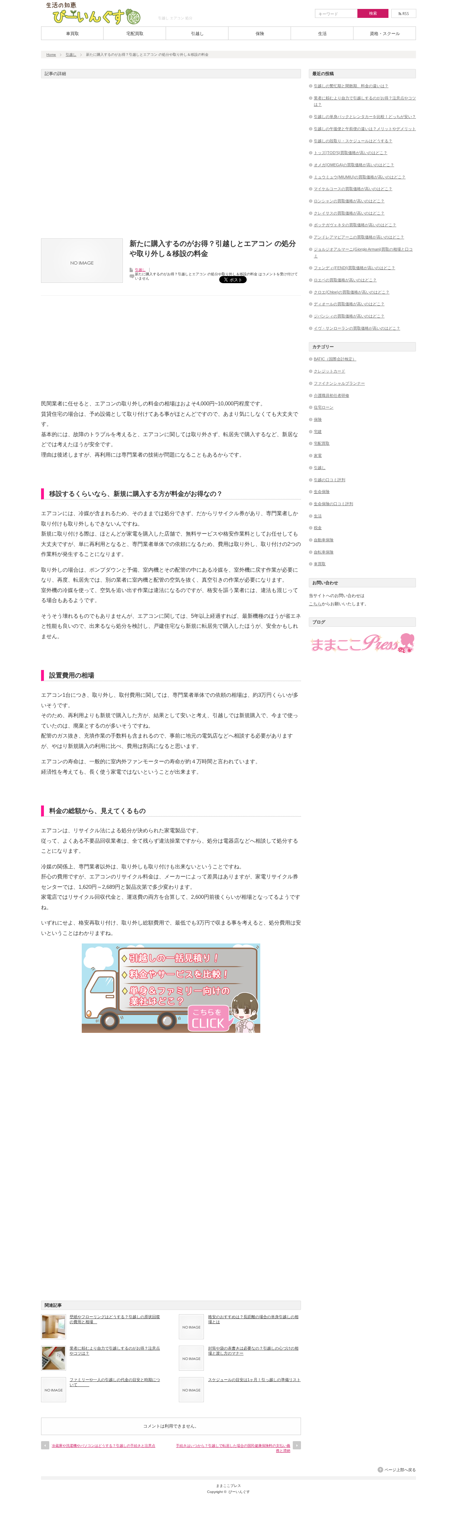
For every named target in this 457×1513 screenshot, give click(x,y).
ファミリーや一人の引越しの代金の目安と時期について (115, 1382)
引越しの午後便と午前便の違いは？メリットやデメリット (365, 129)
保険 (260, 33)
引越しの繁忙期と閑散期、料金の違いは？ (351, 86)
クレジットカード (329, 371)
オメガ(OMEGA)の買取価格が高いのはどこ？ (354, 165)
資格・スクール (385, 33)
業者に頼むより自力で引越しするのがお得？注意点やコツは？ (115, 1350)
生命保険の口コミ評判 (333, 504)
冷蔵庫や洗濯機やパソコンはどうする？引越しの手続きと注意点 (103, 1446)
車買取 (72, 33)
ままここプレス (228, 1486)
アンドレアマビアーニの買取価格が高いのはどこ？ (359, 237)
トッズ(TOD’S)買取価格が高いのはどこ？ (350, 153)
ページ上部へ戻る (400, 1470)
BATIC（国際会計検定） (335, 359)
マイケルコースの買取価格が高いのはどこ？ (353, 189)
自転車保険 (323, 552)
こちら (315, 603)
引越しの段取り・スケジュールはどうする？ (353, 141)
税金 (318, 528)
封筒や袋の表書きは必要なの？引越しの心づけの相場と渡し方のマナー (253, 1350)
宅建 (318, 431)
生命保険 (322, 491)
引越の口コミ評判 (329, 480)
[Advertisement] (171, 160)
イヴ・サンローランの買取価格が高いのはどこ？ (357, 328)
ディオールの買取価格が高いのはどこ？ (349, 304)
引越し (197, 33)
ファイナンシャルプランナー (339, 383)
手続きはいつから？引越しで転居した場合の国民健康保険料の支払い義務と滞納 (233, 1448)
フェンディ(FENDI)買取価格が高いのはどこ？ (354, 268)
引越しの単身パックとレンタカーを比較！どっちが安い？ (365, 116)
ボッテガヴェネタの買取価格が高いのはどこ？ (355, 225)
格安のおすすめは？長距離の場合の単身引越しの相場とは (253, 1319)
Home (51, 54)
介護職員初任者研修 (331, 395)
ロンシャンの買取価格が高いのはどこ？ (349, 201)
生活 (322, 33)
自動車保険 (323, 540)
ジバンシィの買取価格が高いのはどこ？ (349, 316)
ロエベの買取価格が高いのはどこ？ (345, 280)
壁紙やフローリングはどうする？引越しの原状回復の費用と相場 (115, 1319)
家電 (318, 455)
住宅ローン (323, 407)
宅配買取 (135, 33)
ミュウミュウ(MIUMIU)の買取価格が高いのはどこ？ (360, 177)
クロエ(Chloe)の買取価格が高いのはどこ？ (352, 292)
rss (403, 13)
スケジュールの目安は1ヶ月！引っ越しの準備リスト (254, 1380)
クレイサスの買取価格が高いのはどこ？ (349, 213)
